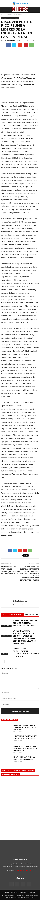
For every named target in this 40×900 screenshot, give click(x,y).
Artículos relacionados (12, 615)
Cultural (5, 654)
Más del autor (31, 615)
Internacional (13, 18)
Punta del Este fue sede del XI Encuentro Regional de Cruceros (25, 623)
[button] (37, 10)
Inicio (2, 15)
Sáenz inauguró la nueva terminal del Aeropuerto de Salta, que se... (25, 727)
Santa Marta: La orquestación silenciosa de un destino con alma (26, 652)
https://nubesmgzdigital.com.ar (20, 604)
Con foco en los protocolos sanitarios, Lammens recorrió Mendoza (10, 570)
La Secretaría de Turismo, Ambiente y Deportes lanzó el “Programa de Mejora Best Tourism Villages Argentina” (24, 637)
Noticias (4, 18)
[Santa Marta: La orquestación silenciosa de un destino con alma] (6, 651)
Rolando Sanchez (9, 40)
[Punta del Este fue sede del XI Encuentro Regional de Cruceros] (6, 623)
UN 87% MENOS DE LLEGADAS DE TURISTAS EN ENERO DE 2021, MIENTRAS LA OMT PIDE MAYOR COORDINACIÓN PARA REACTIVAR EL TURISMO (29, 573)
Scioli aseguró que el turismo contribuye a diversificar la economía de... (26, 748)
